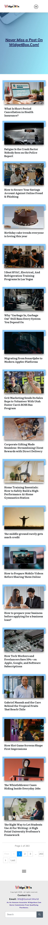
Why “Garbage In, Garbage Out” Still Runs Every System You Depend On (22, 318)
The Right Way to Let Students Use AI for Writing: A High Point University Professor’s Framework (23, 830)
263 (41, 853)
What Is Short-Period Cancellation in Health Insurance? (18, 112)
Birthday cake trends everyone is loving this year (24, 234)
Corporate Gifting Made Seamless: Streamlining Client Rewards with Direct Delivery (23, 447)
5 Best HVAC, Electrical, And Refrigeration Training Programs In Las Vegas (22, 275)
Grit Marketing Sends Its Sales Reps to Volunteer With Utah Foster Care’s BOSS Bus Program (23, 403)
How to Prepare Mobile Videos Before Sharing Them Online (23, 575)
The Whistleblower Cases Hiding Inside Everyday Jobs (22, 786)
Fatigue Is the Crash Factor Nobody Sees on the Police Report (21, 152)
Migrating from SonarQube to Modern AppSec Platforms (23, 359)
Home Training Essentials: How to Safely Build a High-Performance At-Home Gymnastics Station (21, 492)
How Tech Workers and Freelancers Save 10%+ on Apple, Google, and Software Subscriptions (22, 661)
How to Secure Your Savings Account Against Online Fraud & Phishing (23, 193)
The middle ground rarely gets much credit (23, 535)
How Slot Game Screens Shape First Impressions (23, 747)
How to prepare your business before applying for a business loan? (23, 616)
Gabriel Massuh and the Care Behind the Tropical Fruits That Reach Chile (22, 705)
